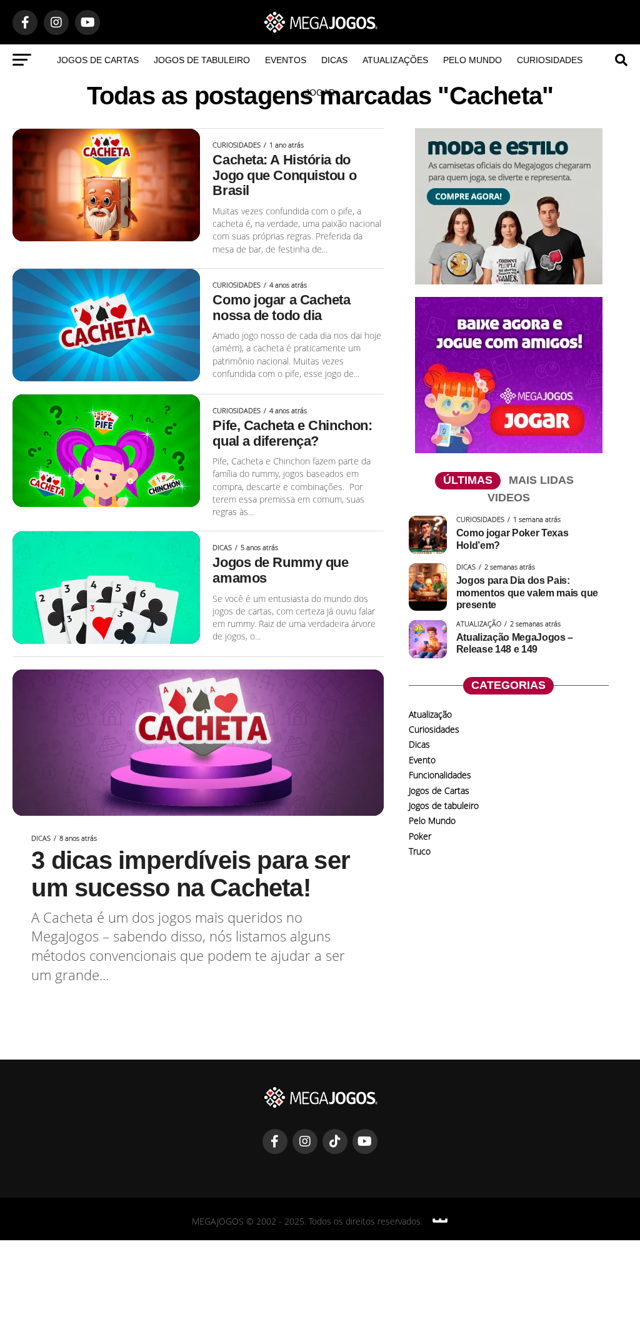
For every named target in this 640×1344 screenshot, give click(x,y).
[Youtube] (365, 1141)
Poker (420, 836)
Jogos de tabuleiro (202, 60)
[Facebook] (275, 1141)
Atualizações (395, 60)
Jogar (320, 93)
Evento (422, 760)
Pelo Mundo (472, 60)
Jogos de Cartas (98, 60)
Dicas (334, 60)
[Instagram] (305, 1141)
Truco (420, 851)
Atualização (430, 714)
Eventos (285, 60)
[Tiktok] (335, 1141)
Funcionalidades (440, 775)
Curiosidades (549, 60)
